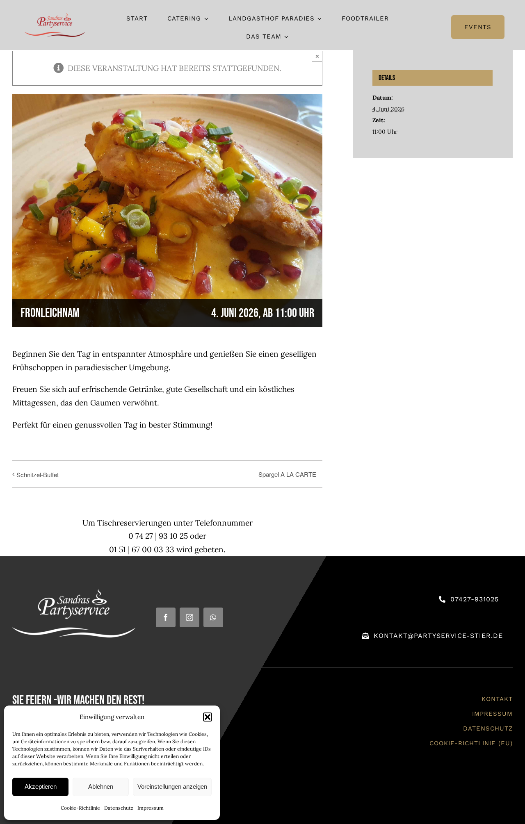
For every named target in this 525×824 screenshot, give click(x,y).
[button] (207, 717)
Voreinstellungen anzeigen (172, 786)
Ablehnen (100, 786)
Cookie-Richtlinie (80, 808)
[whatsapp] (213, 617)
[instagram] (189, 617)
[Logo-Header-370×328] (55, 15)
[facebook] (166, 617)
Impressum (150, 808)
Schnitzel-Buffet (37, 474)
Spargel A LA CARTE (287, 474)
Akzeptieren (41, 786)
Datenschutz (118, 808)
